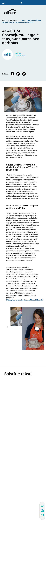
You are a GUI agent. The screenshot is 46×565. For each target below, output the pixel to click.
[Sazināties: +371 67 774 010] (42, 506)
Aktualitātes (14, 20)
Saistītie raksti (18, 374)
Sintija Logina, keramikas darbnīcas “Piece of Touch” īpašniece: (21, 167)
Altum (4, 20)
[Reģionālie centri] (42, 510)
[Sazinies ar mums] (42, 515)
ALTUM (18, 53)
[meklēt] (21, 3)
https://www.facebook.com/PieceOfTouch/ (24, 300)
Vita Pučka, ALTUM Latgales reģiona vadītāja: (22, 206)
